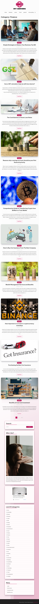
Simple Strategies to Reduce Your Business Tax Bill (19, 45)
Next (22, 417)
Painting (8, 553)
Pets (8, 555)
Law (8, 551)
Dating (8, 522)
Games (8, 539)
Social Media (9, 561)
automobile (9, 512)
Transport (9, 570)
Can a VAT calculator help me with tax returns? (19, 84)
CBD (8, 520)
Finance (19, 42)
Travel (20, 12)
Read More (19, 55)
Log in (8, 586)
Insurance (9, 549)
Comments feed (10, 590)
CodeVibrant (35, 602)
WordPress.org (9, 592)
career (15, 12)
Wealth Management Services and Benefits (19, 284)
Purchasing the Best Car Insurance (19, 365)
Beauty (8, 514)
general (24, 12)
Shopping (9, 559)
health (8, 543)
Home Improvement (10, 547)
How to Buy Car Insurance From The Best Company (19, 248)
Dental (8, 524)
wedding (8, 576)
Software (9, 563)
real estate (9, 557)
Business (10, 12)
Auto (8, 510)
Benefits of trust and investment (19, 403)
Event (8, 530)
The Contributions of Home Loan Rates (19, 117)
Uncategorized (10, 574)
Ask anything (31, 12)
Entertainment (10, 528)
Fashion (8, 532)
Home (6, 12)
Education (9, 526)
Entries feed (9, 588)
